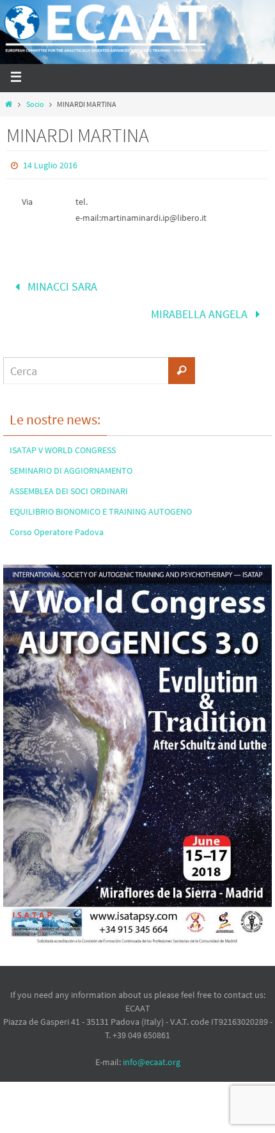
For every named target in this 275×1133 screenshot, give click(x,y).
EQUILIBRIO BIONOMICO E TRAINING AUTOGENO (101, 503)
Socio (35, 104)
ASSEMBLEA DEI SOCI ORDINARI (69, 482)
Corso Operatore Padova (57, 523)
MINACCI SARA (61, 284)
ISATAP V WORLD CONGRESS (63, 441)
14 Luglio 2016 (50, 165)
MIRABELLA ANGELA (200, 308)
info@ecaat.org (151, 1053)
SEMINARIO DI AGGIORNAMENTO (71, 462)
